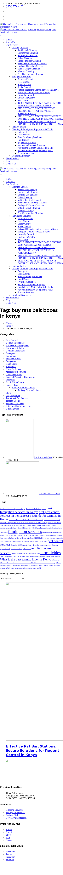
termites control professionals (21, 549)
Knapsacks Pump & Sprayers (31, 145)
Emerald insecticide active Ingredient (12, 525)
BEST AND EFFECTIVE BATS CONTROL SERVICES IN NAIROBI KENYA (39, 104)
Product (9, 326)
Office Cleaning (25, 58)
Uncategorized (12, 408)
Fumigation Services (21, 76)
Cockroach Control (26, 97)
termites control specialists (20, 553)
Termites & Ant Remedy (17, 398)
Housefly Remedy (14, 369)
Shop (8, 393)
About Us (10, 42)
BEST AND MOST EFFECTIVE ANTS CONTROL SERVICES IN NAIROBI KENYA (40, 122)
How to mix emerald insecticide (52, 538)
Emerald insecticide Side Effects (29, 528)
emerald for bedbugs (40, 523)
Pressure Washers (26, 153)
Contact (9, 840)
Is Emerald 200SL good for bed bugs (34, 541)
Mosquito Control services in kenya (34, 92)
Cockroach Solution (15, 348)
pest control (23, 100)
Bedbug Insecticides (15, 342)
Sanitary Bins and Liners (23, 387)
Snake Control (24, 87)
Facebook (10, 851)
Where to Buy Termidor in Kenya (32, 565)
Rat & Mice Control (15, 382)
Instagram (10, 857)
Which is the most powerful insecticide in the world (23, 568)
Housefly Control (26, 95)
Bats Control (12, 340)
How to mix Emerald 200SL (31, 538)
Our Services (12, 45)
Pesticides (10, 379)
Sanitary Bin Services (28, 55)
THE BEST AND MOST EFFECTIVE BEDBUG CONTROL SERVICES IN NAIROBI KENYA (36, 111)
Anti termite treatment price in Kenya (12, 509)
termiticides (50, 552)
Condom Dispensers (21, 155)
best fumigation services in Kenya (26, 510)
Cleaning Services (20, 47)
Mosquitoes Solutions (16, 372)
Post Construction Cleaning (30, 74)
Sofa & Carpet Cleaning (29, 68)
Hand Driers (23, 140)
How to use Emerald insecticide (10, 541)
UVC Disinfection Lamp (8, 556)
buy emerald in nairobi (17, 520)
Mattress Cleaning (26, 71)
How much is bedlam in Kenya (10, 538)
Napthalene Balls (14, 374)
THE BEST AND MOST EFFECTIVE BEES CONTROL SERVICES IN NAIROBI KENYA (40, 117)
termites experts (34, 553)
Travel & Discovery (15, 403)
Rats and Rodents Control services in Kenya (38, 90)
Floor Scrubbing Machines (30, 137)
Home (9, 39)
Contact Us (11, 163)
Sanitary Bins (12, 385)
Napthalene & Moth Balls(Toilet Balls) (35, 148)
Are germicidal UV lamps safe (36, 509)
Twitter (9, 854)
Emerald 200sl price (7, 523)
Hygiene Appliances (27, 142)
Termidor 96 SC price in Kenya (21, 545)
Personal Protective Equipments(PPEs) (35, 150)
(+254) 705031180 (14, 6)
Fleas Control (24, 82)
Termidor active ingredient (42, 545)
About (9, 832)
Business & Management (17, 345)
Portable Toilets (19, 126)
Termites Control (25, 79)
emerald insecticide (54, 523)
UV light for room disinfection (27, 556)
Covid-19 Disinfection (16, 818)
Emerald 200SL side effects (23, 523)
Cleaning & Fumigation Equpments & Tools (32, 129)
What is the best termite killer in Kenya (25, 559)
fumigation (11, 361)
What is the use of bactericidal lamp (43, 563)
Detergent (22, 132)
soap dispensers (13, 395)
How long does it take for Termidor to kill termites (45, 535)
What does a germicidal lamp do (49, 556)
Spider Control (24, 84)
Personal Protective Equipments (20, 377)
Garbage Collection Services (31, 66)
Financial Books (13, 358)
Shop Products (12, 158)
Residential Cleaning (27, 50)
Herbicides (11, 366)
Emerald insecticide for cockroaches (38, 525)
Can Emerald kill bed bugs (34, 520)
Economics (11, 356)
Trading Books (13, 401)
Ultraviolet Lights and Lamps (19, 406)
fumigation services (25, 531)
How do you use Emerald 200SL (16, 535)
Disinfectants (24, 134)
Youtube (10, 859)
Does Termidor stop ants (52, 520)
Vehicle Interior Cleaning (29, 61)
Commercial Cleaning (28, 53)
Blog (8, 161)
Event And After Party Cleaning (32, 63)
